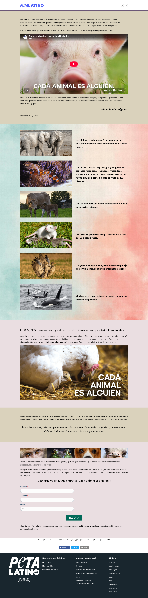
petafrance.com (114, 573)
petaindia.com (114, 566)
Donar (78, 577)
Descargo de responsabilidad (86, 573)
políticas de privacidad (89, 526)
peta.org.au (113, 592)
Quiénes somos (81, 562)
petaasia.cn (113, 588)
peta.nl (111, 581)
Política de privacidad (83, 581)
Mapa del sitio (47, 566)
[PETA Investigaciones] (32, 5)
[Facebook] (122, 5)
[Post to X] (126, 5)
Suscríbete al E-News (50, 570)
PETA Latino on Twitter (24, 580)
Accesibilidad (47, 562)
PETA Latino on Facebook (20, 580)
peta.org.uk (113, 570)
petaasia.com (114, 584)
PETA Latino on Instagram (28, 580)
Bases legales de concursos (85, 570)
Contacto (79, 566)
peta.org (112, 562)
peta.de (111, 577)
